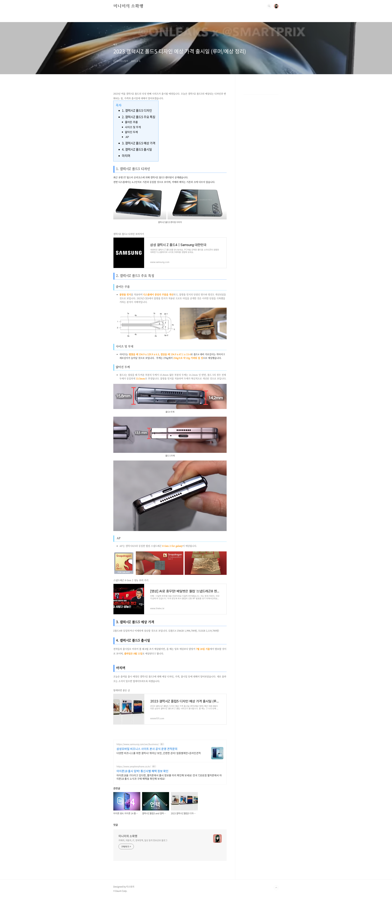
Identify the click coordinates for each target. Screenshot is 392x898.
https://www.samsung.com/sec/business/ (138, 744)
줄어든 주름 (131, 122)
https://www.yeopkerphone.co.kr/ (134, 766)
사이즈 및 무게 (133, 127)
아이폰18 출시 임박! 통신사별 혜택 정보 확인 (142, 771)
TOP (276, 887)
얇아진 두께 (131, 132)
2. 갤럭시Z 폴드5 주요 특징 (138, 117)
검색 (269, 6)
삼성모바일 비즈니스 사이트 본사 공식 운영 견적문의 (147, 749)
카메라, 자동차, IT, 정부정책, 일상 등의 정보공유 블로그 (143, 840)
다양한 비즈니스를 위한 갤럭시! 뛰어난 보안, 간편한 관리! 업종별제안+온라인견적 (159, 753)
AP (127, 137)
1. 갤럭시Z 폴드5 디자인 (137, 110)
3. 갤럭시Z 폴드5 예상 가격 (138, 143)
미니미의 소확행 (128, 6)
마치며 (126, 155)
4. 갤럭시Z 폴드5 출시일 (137, 149)
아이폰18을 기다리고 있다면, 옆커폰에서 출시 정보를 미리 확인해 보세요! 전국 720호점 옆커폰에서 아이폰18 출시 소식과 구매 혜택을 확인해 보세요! (169, 776)
